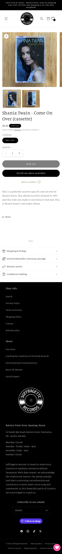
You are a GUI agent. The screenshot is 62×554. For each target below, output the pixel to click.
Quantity (6, 147)
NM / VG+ (11, 141)
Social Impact (12, 376)
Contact (9, 323)
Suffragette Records (20, 544)
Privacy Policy (13, 303)
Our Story (10, 349)
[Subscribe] (46, 510)
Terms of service (14, 548)
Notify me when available (31, 173)
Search (9, 296)
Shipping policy (30, 548)
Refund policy (13, 330)
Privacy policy (50, 544)
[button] (6, 18)
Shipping (17, 130)
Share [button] (8, 217)
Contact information (48, 548)
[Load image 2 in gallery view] (31, 99)
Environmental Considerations (21, 363)
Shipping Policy (13, 316)
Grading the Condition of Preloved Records (27, 356)
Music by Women (14, 369)
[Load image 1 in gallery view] (12, 99)
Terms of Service (14, 310)
